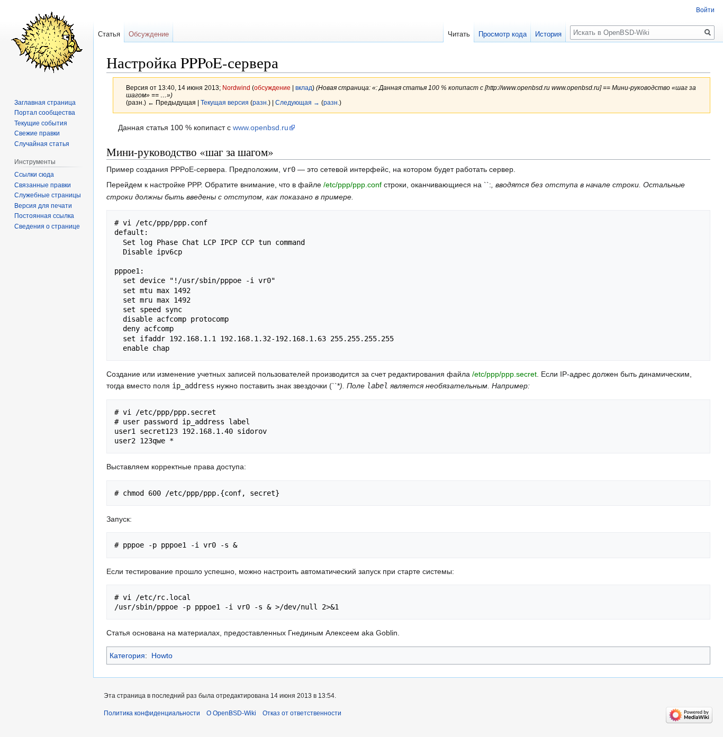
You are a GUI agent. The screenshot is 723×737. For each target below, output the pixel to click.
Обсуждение (149, 34)
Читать (459, 34)
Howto (162, 655)
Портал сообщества (44, 112)
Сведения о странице (47, 226)
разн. (260, 102)
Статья (109, 34)
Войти (705, 10)
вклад (303, 87)
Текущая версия (225, 102)
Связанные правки (42, 185)
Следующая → (297, 102)
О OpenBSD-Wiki (231, 713)
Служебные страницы (47, 195)
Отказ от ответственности (302, 713)
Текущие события (40, 123)
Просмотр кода (502, 34)
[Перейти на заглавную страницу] (46, 42)
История (548, 34)
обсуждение (272, 87)
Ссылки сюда (34, 174)
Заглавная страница (45, 102)
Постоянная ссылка (44, 216)
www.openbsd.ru (260, 127)
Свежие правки (37, 133)
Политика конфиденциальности (152, 713)
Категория (127, 655)
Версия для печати (43, 206)
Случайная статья (41, 144)
